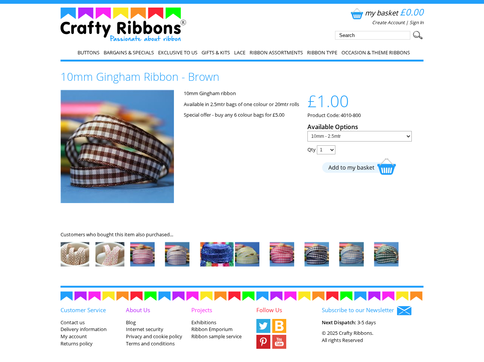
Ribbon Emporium (212, 329)
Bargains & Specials (129, 52)
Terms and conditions (150, 343)
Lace (239, 52)
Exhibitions (203, 322)
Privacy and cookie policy (154, 336)
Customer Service (83, 310)
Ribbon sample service (216, 336)
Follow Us (269, 310)
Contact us (72, 322)
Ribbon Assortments (276, 52)
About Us (138, 310)
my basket (394, 12)
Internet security (144, 329)
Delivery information (83, 329)
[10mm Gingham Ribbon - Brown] (117, 201)
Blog (131, 322)
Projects (201, 310)
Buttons (88, 52)
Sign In (417, 22)
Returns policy (76, 343)
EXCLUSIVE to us (177, 52)
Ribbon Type (322, 52)
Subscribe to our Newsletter (359, 310)
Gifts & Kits (216, 52)
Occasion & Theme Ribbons (375, 52)
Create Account (388, 22)
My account (73, 336)
